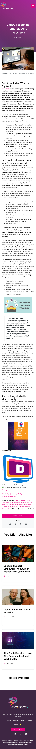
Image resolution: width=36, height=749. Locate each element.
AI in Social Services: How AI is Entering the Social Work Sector (18, 656)
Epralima (24, 509)
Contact (29, 721)
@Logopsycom (6, 490)
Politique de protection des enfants (18, 744)
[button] (10, 524)
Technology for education (26, 73)
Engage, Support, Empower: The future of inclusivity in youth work (17, 569)
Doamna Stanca (7, 509)
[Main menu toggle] (33, 6)
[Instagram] (21, 734)
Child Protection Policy (25, 742)
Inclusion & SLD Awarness (9, 73)
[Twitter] (15, 734)
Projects (16, 721)
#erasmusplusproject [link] (9, 496)
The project (5, 89)
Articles (22, 721)
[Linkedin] (26, 734)
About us (8, 721)
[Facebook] (10, 734)
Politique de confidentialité (10, 742)
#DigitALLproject (7, 494)
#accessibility (17, 494)
